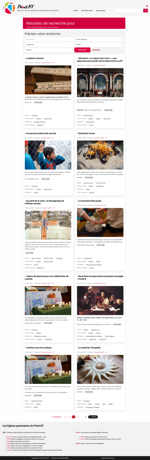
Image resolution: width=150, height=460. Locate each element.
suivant (93, 417)
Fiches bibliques (109, 336)
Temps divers (47, 118)
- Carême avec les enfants (38, 347)
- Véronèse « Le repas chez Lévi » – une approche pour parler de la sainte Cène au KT (100, 59)
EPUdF (82, 437)
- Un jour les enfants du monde (40, 133)
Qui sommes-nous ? (87, 10)
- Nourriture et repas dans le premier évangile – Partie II (100, 277)
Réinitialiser (96, 50)
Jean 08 (39, 339)
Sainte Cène (107, 118)
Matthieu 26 (102, 339)
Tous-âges (34, 115)
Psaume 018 (48, 339)
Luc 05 (91, 125)
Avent (90, 404)
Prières (36, 192)
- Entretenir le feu (86, 133)
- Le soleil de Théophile (89, 347)
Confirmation (99, 186)
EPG (8, 441)
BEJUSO (10, 437)
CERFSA (9, 450)
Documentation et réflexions (94, 265)
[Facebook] (147, 6)
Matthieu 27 (40, 268)
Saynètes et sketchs (39, 122)
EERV (9, 448)
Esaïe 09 (91, 192)
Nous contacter (100, 10)
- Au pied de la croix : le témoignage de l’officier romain (44, 202)
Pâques (98, 118)
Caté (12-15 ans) (88, 115)
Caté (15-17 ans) (100, 183)
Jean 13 (91, 268)
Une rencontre (90, 122)
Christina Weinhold (99, 65)
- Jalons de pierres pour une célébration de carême (46, 277)
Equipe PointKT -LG (48, 62)
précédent (56, 417)
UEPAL (82, 439)
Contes (36, 265)
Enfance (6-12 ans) (36, 401)
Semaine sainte (48, 261)
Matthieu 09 (92, 339)
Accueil (75, 10)
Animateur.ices (88, 258)
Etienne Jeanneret (100, 205)
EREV (9, 446)
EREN (9, 443)
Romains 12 (40, 125)
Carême (38, 118)
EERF (8, 439)
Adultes (86, 330)
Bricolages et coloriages (92, 407)
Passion (98, 333)
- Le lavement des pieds (89, 201)
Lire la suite (38, 102)
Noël (104, 404)
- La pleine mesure (34, 58)
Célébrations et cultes (40, 336)
